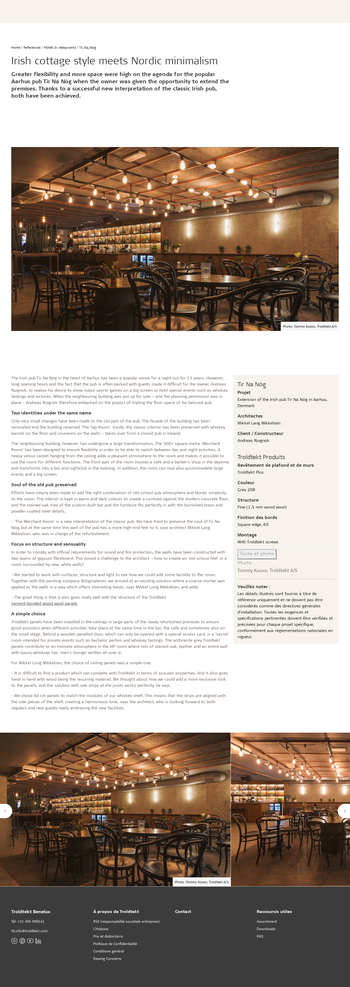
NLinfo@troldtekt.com (29, 930)
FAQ (260, 936)
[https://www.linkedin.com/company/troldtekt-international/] (38, 941)
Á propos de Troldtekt (116, 911)
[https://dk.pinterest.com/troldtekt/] (22, 941)
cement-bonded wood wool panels (44, 603)
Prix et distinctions (108, 936)
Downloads (266, 928)
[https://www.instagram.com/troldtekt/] (14, 941)
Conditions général (108, 951)
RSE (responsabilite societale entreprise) (126, 921)
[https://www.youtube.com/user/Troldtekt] (30, 941)
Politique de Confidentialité (115, 943)
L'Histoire (100, 928)
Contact (183, 911)
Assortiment (267, 921)
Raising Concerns (107, 958)
